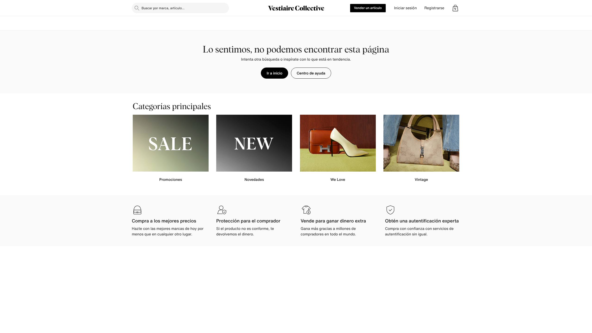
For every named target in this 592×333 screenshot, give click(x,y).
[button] (455, 8)
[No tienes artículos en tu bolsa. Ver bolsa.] (455, 8)
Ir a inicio (274, 73)
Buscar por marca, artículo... (163, 8)
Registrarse (434, 8)
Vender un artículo (368, 8)
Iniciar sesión (405, 8)
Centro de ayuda (311, 73)
